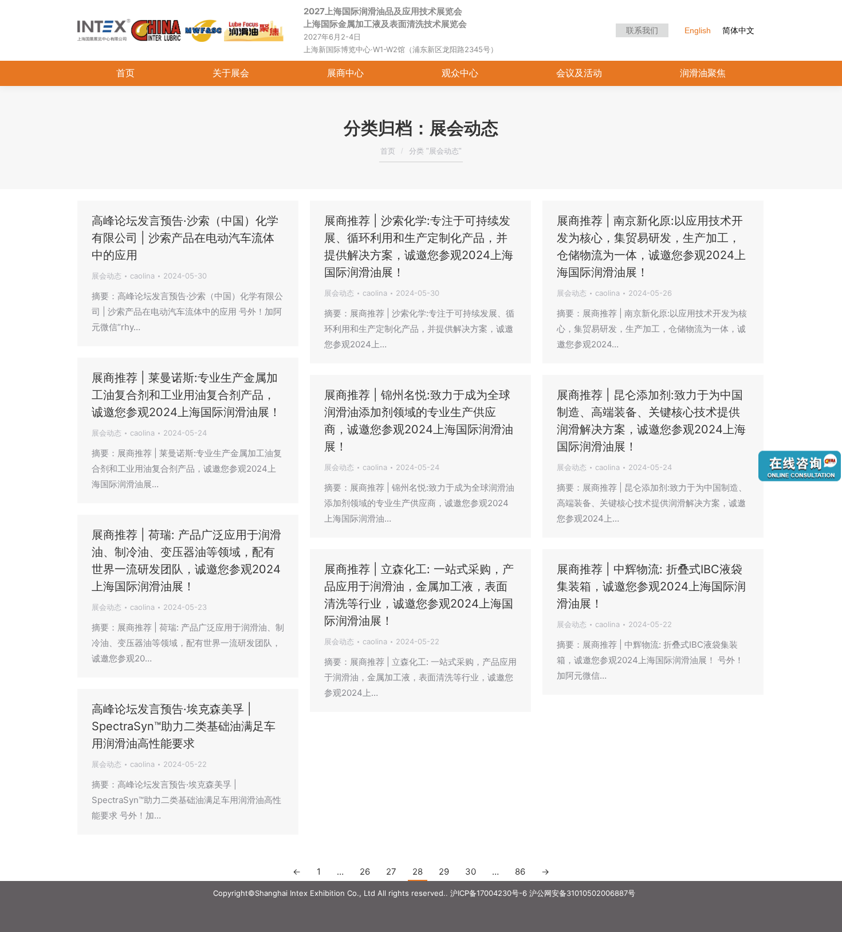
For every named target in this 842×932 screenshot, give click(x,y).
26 (365, 871)
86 (520, 871)
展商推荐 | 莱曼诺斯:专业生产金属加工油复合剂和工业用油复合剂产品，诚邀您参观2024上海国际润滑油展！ (186, 395)
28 (417, 871)
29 (444, 871)
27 (391, 871)
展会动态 (106, 275)
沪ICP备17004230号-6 (488, 893)
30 (470, 871)
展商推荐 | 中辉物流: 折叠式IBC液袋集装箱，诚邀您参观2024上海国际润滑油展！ (651, 586)
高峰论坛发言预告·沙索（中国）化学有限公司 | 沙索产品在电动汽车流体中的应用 (185, 238)
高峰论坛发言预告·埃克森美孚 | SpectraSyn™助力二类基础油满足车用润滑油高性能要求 (184, 726)
